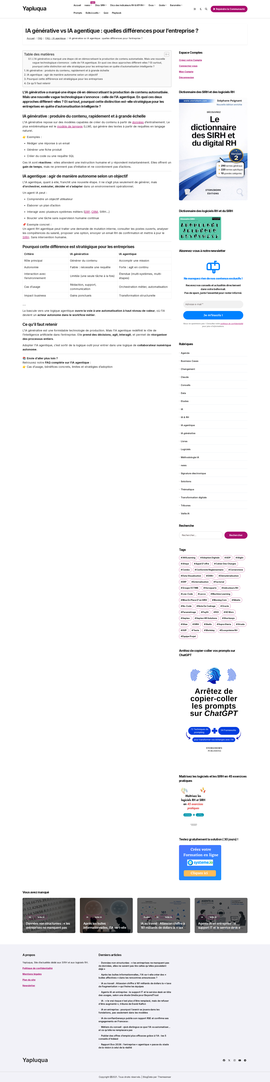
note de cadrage (206, 606)
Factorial (219, 582)
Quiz (106, 12)
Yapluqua (34, 8)
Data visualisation (191, 576)
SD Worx (229, 612)
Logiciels (186, 449)
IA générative (188, 433)
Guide (162, 5)
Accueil (77, 5)
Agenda (185, 353)
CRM (94, 211)
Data (183, 393)
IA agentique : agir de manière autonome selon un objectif (62, 74)
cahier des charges (226, 563)
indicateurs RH (230, 588)
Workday (210, 630)
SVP (184, 630)
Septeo (186, 618)
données (138, 122)
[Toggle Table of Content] (165, 54)
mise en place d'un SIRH (194, 600)
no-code (187, 606)
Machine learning (221, 594)
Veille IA (185, 513)
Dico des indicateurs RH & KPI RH (126, 5)
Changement (188, 369)
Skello (209, 624)
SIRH (25, 237)
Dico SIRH (100, 5)
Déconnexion (186, 77)
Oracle (225, 606)
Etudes (185, 401)
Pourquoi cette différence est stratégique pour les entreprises (65, 78)
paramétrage (189, 612)
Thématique (187, 489)
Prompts (78, 12)
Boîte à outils (92, 12)
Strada (241, 624)
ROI (217, 612)
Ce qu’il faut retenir (38, 83)
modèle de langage (70, 126)
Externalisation (201, 582)
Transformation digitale (194, 497)
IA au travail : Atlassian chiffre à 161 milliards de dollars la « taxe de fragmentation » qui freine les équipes (163, 929)
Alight (240, 557)
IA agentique (188, 425)
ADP (228, 557)
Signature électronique (193, 473)
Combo (186, 570)
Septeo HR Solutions (206, 618)
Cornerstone (236, 570)
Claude (185, 377)
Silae (184, 624)
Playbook (116, 12)
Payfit (205, 612)
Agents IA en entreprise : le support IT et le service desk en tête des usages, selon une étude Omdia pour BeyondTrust (220, 929)
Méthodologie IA (190, 457)
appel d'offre (202, 563)
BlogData (148, 1077)
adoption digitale (211, 557)
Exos (151, 5)
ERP (87, 211)
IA (182, 409)
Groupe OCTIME (190, 588)
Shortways (229, 618)
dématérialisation (229, 576)
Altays (185, 563)
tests (196, 630)
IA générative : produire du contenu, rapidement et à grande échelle (67, 70)
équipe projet (189, 636)
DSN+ (211, 576)
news (89, 4)
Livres (184, 441)
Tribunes (186, 505)
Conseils (186, 385)
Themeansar (164, 1077)
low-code (187, 594)
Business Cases (190, 361)
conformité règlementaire (209, 570)
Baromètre (175, 5)
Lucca (202, 594)
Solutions (186, 481)
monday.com (220, 600)
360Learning (188, 557)
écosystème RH (229, 630)
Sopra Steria (224, 624)
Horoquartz (211, 588)
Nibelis (236, 600)
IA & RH (185, 417)
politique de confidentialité (231, 323)
